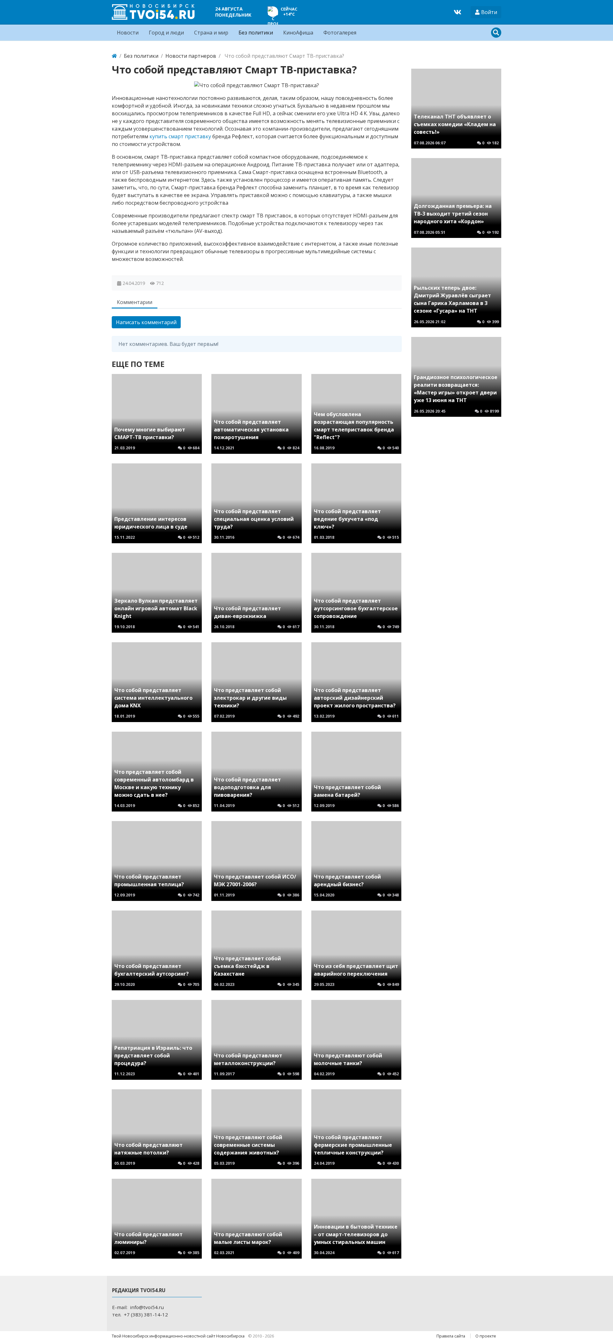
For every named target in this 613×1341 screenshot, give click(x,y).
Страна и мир (211, 32)
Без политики (255, 32)
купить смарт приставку (180, 136)
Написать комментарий (146, 322)
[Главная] (114, 56)
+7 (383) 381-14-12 (146, 1314)
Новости (128, 32)
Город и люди (166, 32)
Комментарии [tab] (134, 302)
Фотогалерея (339, 32)
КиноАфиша (298, 32)
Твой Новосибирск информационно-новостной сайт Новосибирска (179, 1336)
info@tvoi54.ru (147, 1307)
